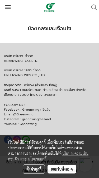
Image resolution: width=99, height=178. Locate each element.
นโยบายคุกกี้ (37, 159)
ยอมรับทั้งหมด (62, 169)
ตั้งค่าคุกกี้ (33, 169)
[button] (92, 7)
